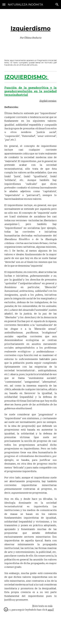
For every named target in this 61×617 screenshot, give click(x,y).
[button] (4, 4)
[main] (30, 31)
